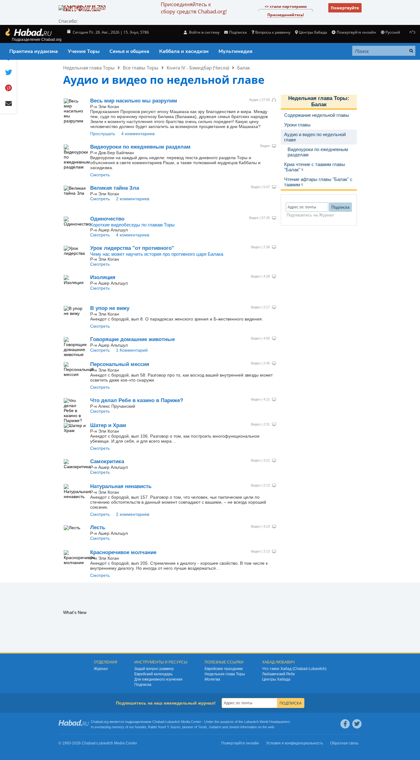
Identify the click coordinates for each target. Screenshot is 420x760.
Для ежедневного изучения (158, 679)
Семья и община (129, 51)
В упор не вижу (109, 308)
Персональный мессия (119, 364)
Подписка (142, 684)
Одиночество (107, 219)
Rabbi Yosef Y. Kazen (164, 727)
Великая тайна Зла (114, 188)
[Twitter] (357, 724)
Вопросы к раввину (272, 32)
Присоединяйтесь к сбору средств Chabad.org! (194, 8)
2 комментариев (132, 198)
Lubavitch (172, 722)
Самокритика (107, 461)
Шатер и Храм (108, 425)
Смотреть (100, 174)
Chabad (158, 722)
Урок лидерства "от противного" (132, 248)
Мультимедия (235, 51)
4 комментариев (138, 133)
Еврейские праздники (224, 669)
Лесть (97, 527)
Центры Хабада (276, 679)
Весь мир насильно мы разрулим (133, 101)
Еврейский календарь (153, 674)
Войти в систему (203, 32)
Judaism (215, 727)
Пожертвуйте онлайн (356, 32)
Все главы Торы (141, 67)
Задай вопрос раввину (154, 669)
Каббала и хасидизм (184, 51)
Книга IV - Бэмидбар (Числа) (198, 67)
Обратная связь (344, 743)
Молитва (212, 679)
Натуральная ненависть (120, 486)
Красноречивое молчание (123, 552)
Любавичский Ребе (278, 674)
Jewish (234, 727)
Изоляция (102, 277)
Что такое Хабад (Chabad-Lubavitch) (294, 669)
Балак (243, 67)
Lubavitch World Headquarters (267, 722)
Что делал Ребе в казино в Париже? (136, 400)
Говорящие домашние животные (132, 339)
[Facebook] (345, 724)
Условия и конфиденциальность (294, 743)
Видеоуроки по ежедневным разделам (140, 147)
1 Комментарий (132, 350)
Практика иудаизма (33, 51)
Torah (202, 727)
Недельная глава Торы (89, 67)
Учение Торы (83, 51)
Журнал (101, 669)
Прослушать (102, 133)
